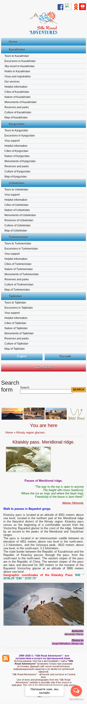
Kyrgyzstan (17, 124)
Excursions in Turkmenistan (21, 248)
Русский (65, 356)
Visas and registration (17, 76)
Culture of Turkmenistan (18, 284)
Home (13, 41)
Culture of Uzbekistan (17, 225)
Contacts (44, 367)
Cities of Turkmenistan (17, 264)
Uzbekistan (17, 183)
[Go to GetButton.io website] (76, 699)
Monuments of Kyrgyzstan (20, 161)
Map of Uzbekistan (15, 230)
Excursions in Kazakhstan (20, 61)
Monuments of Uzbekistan (20, 215)
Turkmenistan (18, 237)
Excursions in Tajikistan (18, 307)
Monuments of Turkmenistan (21, 274)
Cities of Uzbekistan (16, 204)
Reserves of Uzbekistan (18, 220)
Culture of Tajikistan (16, 343)
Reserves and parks (16, 107)
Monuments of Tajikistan (19, 333)
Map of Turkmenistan (17, 289)
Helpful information (15, 86)
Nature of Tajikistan (16, 328)
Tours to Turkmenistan (17, 243)
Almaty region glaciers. (31, 432)
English (22, 356)
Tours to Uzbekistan (16, 189)
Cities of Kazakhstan (16, 91)
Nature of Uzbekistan (17, 210)
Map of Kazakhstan (16, 117)
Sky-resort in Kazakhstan (19, 66)
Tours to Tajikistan (15, 302)
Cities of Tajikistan (15, 323)
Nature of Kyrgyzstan (17, 156)
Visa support (12, 140)
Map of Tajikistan (14, 348)
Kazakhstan (17, 49)
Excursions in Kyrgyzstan (19, 135)
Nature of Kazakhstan (17, 97)
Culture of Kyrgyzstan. (17, 171)
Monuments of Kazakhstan (20, 102)
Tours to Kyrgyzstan (16, 130)
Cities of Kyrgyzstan (16, 151)
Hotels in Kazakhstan (17, 71)
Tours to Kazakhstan (16, 56)
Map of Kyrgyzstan (15, 176)
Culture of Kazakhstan (17, 112)
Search (24, 387)
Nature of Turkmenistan (18, 269)
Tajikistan (15, 296)
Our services (12, 81)
